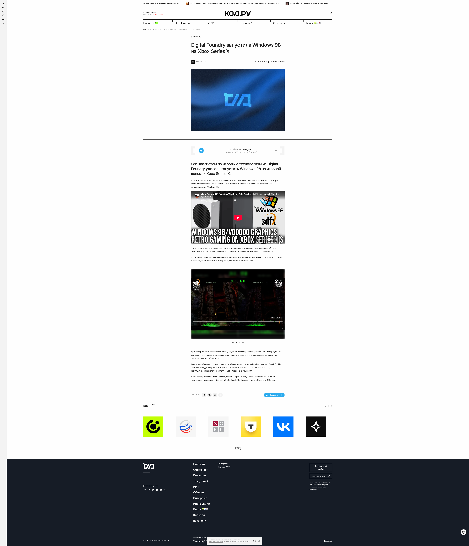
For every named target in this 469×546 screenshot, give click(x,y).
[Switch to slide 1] (236, 342)
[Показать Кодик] (463, 532)
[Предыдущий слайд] (325, 405)
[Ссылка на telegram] (3, 3)
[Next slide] (243, 342)
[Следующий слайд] (331, 405)
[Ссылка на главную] (148, 466)
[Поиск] (331, 13)
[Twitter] (215, 395)
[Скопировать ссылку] (220, 395)
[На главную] (238, 13)
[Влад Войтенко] (193, 62)
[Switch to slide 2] (239, 342)
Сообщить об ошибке (321, 467)
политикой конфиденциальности (319, 484)
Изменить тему (319, 476)
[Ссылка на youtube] (3, 19)
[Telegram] (204, 395)
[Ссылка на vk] (3, 7)
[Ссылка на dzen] (3, 15)
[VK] (209, 395)
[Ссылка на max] (3, 11)
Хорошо (256, 541)
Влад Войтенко (201, 61)
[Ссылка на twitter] (3, 23)
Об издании (223, 464)
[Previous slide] (232, 342)
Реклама (223, 467)
